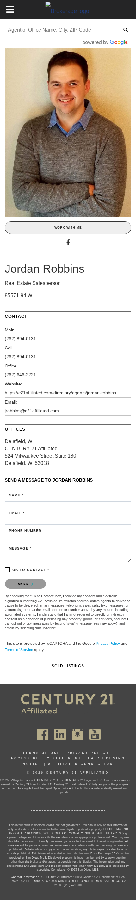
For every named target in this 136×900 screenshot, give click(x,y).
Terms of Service (19, 650)
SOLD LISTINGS (68, 666)
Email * (16, 513)
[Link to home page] (68, 11)
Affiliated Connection (81, 764)
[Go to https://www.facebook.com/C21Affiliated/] (43, 734)
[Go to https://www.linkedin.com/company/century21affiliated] (60, 734)
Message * (20, 548)
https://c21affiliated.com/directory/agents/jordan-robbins (60, 392)
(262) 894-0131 (20, 338)
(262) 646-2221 (20, 374)
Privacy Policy (108, 643)
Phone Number (25, 531)
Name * (16, 495)
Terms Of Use (41, 753)
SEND (24, 584)
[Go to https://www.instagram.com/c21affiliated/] (77, 734)
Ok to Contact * (30, 570)
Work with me (68, 227)
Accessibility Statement (46, 758)
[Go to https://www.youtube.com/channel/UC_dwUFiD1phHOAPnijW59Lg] (95, 734)
